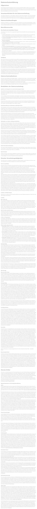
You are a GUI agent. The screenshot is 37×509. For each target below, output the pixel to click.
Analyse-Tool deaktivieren (17, 499)
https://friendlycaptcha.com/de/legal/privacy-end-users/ (14, 447)
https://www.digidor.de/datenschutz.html (7, 457)
